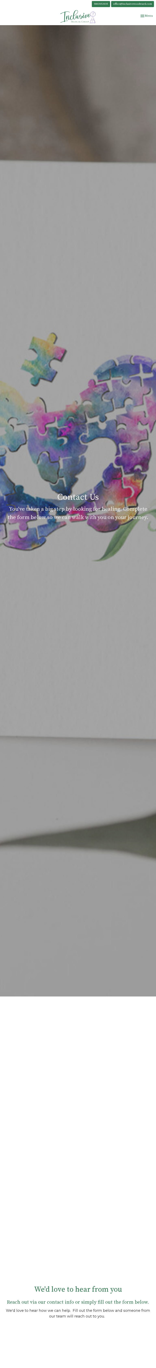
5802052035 (101, 3)
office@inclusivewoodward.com (132, 3)
